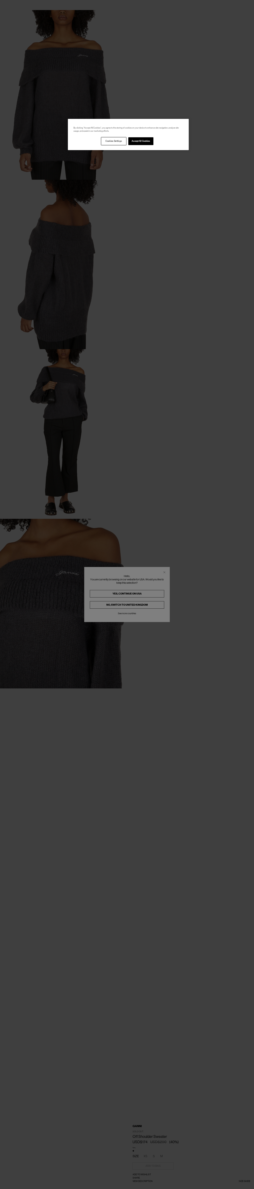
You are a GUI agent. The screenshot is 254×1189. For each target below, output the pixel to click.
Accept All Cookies (141, 141)
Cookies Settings (113, 141)
